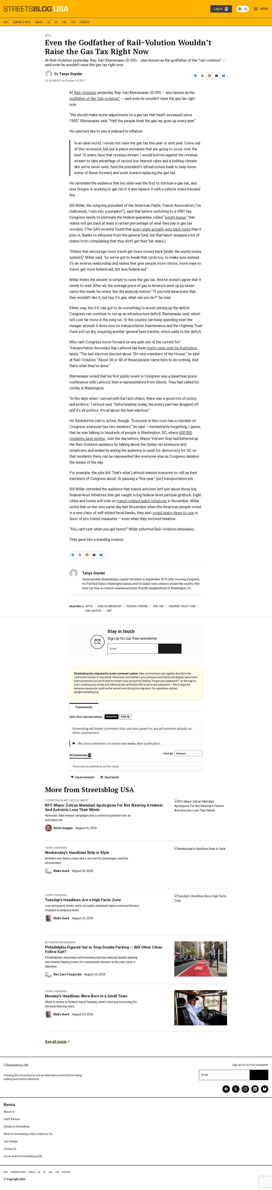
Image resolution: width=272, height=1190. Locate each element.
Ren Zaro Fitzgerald (67, 974)
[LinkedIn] (255, 1089)
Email (113, 648)
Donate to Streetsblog (16, 1126)
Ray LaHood (93, 610)
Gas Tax (158, 606)
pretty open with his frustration (172, 348)
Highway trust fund (182, 606)
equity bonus (175, 217)
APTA (48, 35)
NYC (6, 22)
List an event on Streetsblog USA (23, 1156)
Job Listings (11, 1141)
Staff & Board (12, 1119)
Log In (218, 9)
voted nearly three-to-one (173, 513)
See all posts (56, 1041)
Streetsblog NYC (58, 800)
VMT (109, 610)
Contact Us (10, 1148)
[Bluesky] (264, 1089)
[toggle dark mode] (242, 9)
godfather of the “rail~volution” (94, 98)
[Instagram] (245, 1089)
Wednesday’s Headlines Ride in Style (77, 852)
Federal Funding (137, 606)
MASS (39, 22)
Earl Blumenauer (109, 606)
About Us (9, 1111)
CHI (73, 22)
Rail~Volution (85, 92)
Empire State (22, 22)
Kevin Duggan (63, 828)
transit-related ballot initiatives (142, 501)
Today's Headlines (56, 848)
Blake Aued (61, 871)
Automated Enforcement (60, 942)
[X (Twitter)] (235, 1089)
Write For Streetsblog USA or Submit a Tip (28, 1133)
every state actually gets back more (161, 229)
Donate (85, 22)
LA (48, 22)
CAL (64, 22)
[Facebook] (226, 1089)
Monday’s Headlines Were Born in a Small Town (86, 996)
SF (56, 22)
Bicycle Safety (79, 800)
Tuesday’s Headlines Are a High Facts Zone (83, 900)
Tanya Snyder (70, 74)
